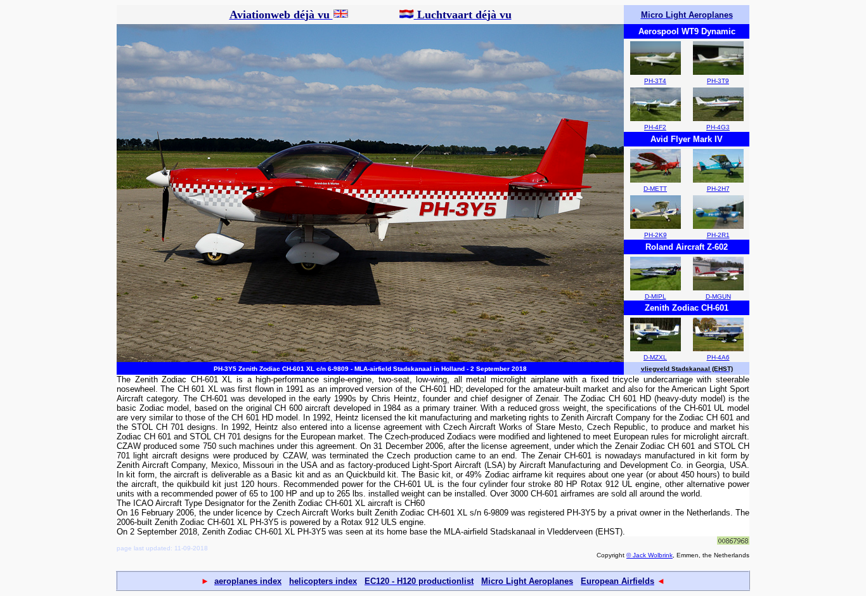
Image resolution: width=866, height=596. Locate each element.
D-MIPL (655, 296)
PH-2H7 (718, 188)
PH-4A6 (718, 357)
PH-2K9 (655, 234)
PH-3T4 (655, 80)
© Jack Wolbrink (649, 555)
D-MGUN (718, 296)
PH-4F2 (655, 127)
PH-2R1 (718, 234)
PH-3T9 (718, 80)
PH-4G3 (718, 127)
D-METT (655, 188)
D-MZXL (655, 357)
